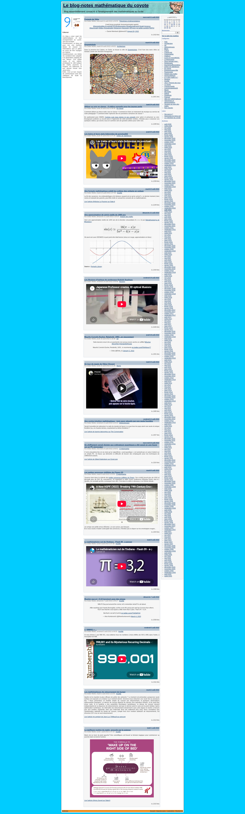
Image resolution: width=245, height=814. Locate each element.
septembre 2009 (170, 487)
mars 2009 (168, 497)
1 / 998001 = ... (90, 630)
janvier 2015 (168, 372)
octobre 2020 (169, 249)
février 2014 (168, 392)
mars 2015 (168, 369)
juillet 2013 (168, 405)
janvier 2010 (168, 480)
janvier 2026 (168, 137)
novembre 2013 (169, 397)
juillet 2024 (168, 169)
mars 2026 (168, 133)
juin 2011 (167, 449)
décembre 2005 (169, 567)
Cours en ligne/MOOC (172, 58)
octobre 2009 (169, 485)
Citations (167, 56)
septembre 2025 (170, 144)
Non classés (168, 108)
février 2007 (168, 542)
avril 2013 (167, 410)
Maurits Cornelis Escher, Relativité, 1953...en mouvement (109, 337)
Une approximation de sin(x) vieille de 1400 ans (105, 215)
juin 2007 (167, 535)
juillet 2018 (168, 297)
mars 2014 (168, 390)
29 (165, 27)
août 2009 (167, 488)
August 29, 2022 (133, 31)
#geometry (125, 28)
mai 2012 (167, 430)
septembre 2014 (170, 380)
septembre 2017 (170, 315)
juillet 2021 (168, 233)
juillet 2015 (168, 362)
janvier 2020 (168, 265)
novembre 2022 (169, 204)
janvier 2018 (168, 308)
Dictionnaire (168, 63)
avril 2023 (167, 196)
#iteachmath (94, 28)
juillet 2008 (168, 512)
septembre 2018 (170, 294)
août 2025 (167, 145)
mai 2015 (167, 365)
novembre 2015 (169, 355)
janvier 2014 (168, 394)
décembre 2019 (169, 267)
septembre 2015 (170, 358)
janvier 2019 (168, 287)
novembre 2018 (169, 290)
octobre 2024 (169, 163)
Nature (166, 93)
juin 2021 (167, 235)
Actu (165, 42)
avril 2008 (167, 517)
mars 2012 (168, 433)
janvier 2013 (168, 415)
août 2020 (167, 253)
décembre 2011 (169, 438)
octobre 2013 (169, 399)
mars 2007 (168, 540)
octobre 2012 (169, 421)
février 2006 (168, 564)
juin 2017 (167, 321)
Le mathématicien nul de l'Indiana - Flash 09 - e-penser (108, 542)
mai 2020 (167, 258)
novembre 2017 (169, 312)
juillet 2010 (168, 469)
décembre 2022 (169, 203)
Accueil (152, 811)
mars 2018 (168, 304)
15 (165, 24)
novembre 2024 (169, 162)
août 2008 (167, 510)
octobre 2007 (169, 528)
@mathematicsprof (132, 26)
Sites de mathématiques (172, 99)
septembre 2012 (170, 422)
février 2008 (168, 521)
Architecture (121, 46)
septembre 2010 (170, 465)
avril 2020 (167, 260)
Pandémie (168, 95)
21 (179, 24)
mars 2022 (168, 219)
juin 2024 (167, 171)
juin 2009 (167, 492)
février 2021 (168, 242)
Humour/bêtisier (169, 76)
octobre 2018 (169, 292)
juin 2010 (167, 471)
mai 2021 (167, 237)
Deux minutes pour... (171, 61)
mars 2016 (168, 347)
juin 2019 (167, 278)
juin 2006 (167, 556)
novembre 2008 (169, 505)
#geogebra (122, 26)
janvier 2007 (168, 544)
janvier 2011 (168, 458)
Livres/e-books (169, 86)
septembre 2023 (170, 187)
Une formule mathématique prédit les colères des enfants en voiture (114, 191)
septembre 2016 (170, 337)
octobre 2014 (169, 378)
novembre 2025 (169, 140)
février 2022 (168, 221)
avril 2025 (167, 153)
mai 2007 (167, 537)
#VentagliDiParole (125, 344)
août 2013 (167, 403)
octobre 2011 (168, 442)
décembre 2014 (169, 374)
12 (174, 22)
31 (169, 27)
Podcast (167, 97)
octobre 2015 (169, 356)
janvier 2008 (168, 522)
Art (117, 339)
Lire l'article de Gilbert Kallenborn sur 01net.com (101, 459)
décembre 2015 (169, 353)
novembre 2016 (169, 333)
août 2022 (168, 210)
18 (172, 24)
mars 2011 (168, 455)
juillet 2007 (168, 533)
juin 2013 (167, 406)
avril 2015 (167, 367)
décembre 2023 (169, 181)
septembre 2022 (170, 208)
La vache (167, 84)
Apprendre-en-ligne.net (172, 116)
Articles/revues (124, 423)
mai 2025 (167, 151)
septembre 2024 (170, 165)
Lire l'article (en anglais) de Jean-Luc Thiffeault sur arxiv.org (105, 717)
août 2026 (167, 124)
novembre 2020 (169, 247)
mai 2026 (167, 129)
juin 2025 (167, 149)
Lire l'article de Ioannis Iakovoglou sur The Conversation (103, 432)
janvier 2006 (168, 565)
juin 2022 (167, 213)
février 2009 (168, 499)
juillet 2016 (168, 340)
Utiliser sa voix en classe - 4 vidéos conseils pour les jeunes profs (113, 107)
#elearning (117, 28)
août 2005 (167, 574)
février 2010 (168, 478)
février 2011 (168, 456)
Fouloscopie (168, 72)
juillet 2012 (168, 426)
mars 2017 (168, 326)
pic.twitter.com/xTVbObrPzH (130, 613)
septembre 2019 (170, 272)
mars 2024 (168, 176)
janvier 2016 (168, 351)
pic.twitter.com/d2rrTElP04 (145, 28)
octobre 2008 (169, 506)
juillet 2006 (168, 555)
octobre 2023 (169, 185)
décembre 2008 (169, 503)
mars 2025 (168, 154)
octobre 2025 (169, 142)
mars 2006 (168, 562)
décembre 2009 (169, 481)
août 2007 (167, 531)
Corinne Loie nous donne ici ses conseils (120, 117)
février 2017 (168, 328)
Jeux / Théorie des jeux (172, 83)
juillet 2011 (168, 447)
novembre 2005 (169, 569)
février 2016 (168, 349)
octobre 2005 (169, 571)
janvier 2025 (168, 158)
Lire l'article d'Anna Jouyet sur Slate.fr (97, 800)
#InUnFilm (115, 344)
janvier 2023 (168, 201)
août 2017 (167, 317)
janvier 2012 (168, 437)
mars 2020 (168, 262)
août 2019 (167, 274)
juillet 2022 (168, 212)
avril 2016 (167, 346)
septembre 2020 (170, 251)
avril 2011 (167, 453)
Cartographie (169, 54)
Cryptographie (124, 449)
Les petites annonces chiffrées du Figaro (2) (103, 472)
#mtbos (101, 28)
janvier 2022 (168, 222)
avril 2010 (167, 474)
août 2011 (167, 446)
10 (169, 22)
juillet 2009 (168, 490)
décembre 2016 (169, 331)
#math (142, 26)
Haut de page (161, 811)
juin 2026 (167, 128)
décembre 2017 (169, 310)
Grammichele (90, 45)
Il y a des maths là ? (171, 77)
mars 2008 (168, 519)
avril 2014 (167, 388)
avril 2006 (167, 560)
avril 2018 (167, 303)
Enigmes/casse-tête (171, 70)
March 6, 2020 (136, 616)
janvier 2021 (168, 244)
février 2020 (168, 263)
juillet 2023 (168, 190)
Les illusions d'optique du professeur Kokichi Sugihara (108, 280)
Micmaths (167, 92)
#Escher (148, 342)
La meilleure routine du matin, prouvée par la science (107, 730)
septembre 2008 (170, 508)
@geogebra (97, 26)
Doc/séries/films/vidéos (172, 65)
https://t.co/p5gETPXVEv (109, 26)
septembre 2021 (170, 229)
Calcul (166, 51)
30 (167, 27)
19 (174, 24)
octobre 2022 (169, 206)
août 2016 (167, 338)
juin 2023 (167, 192)
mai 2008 (167, 515)
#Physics (133, 28)
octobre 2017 (169, 313)
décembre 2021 (169, 224)
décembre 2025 (169, 138)
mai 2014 (167, 387)
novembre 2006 (169, 547)
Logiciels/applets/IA (171, 88)
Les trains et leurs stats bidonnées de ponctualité (106, 134)
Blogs (166, 49)
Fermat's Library (96, 266)
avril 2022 (167, 217)
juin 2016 (167, 342)
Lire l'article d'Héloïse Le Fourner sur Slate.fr (99, 202)
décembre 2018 (169, 288)
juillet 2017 (168, 319)
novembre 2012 (169, 419)
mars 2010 (168, 476)
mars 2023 (168, 197)
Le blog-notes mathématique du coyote (106, 5)
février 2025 (168, 156)
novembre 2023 (169, 183)
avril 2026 (167, 131)
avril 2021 (167, 238)
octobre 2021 (169, 228)
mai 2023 (167, 194)
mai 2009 (167, 494)
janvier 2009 (168, 501)
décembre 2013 (169, 396)
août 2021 (167, 231)
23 (167, 26)
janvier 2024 (168, 179)
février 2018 (168, 306)
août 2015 (167, 360)
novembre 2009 (169, 483)
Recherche (179, 811)
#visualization (109, 28)
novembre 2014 (169, 376)
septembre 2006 (170, 551)
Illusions (122, 282)
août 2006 (167, 553)
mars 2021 (168, 240)
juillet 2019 (168, 276)
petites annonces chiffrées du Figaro (121, 478)
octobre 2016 (169, 335)
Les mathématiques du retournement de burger (104, 692)
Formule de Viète (91, 19)
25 (172, 26)
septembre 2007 (170, 530)
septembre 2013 (170, 401)
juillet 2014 (168, 383)
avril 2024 (167, 174)
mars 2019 (168, 283)
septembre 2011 (170, 444)
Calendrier (170, 811)
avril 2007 (167, 539)
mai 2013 (167, 408)
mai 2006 (167, 558)
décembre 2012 (169, 417)
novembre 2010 (169, 462)
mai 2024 (167, 172)
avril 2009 (167, 496)
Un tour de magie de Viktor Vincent (99, 364)
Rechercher (166, 30)
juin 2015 (167, 363)
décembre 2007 (169, 524)
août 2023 (167, 188)
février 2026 (168, 135)
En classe (120, 108)
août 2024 (167, 167)
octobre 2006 (169, 549)
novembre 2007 (169, 526)
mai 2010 (167, 472)
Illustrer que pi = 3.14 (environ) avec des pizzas (104, 599)
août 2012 (167, 424)
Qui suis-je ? (168, 114)
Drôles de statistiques (124, 136)
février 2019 (168, 285)
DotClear (65, 811)
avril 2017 (167, 324)
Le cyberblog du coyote (172, 118)
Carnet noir (168, 52)
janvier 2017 (168, 330)
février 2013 (168, 413)
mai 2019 (167, 279)
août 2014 (167, 381)
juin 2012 (167, 428)
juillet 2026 (168, 126)
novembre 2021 (169, 226)
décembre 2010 (169, 460)
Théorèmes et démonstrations (129, 21)
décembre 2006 (169, 546)
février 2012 (168, 435)
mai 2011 (167, 451)
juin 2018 (167, 299)
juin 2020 (167, 256)
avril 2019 (167, 281)
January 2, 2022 (128, 351)
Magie (119, 366)
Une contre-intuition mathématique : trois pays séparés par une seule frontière (118, 421)
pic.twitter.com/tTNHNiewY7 (141, 347)
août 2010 (167, 467)
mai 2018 (167, 301)
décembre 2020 (169, 246)
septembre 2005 (170, 572)
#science (147, 26)
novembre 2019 (169, 269)
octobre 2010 (169, 463)
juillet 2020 (168, 254)
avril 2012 (167, 431)
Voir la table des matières (170, 36)
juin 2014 (167, 385)
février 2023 (168, 199)
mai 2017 (167, 322)
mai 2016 (167, 344)
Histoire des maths (126, 217)
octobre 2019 (169, 271)
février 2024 (168, 178)
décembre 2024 (169, 160)
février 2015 (168, 371)
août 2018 (167, 296)
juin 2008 (167, 514)
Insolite (119, 193)
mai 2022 (167, 215)
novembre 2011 (169, 440)
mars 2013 (168, 412)
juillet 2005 (168, 576)
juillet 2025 (168, 147)
